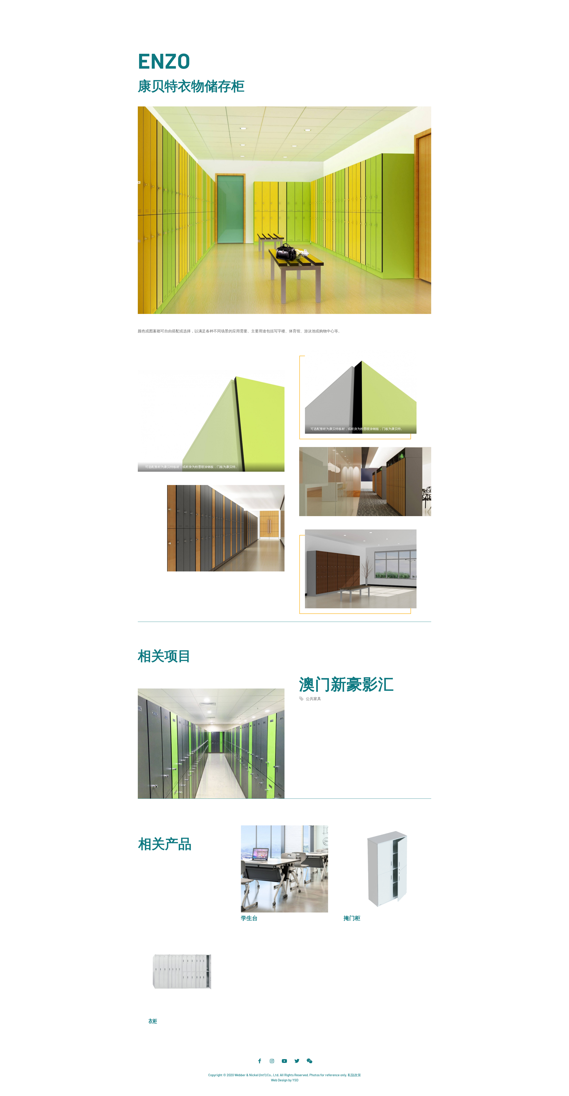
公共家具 (313, 698)
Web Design (279, 1080)
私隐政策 (354, 1075)
